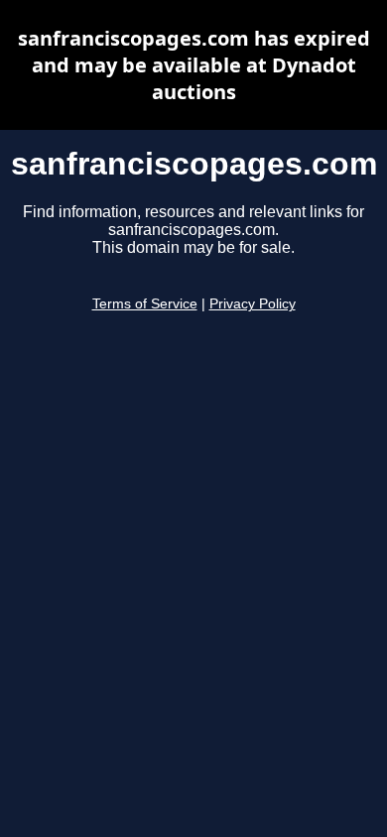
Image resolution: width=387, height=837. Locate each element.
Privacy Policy (252, 304)
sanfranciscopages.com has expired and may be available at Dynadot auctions (194, 65)
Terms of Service (144, 304)
